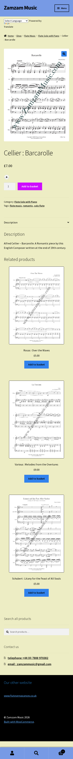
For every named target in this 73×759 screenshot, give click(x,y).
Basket (56, 750)
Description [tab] (10, 222)
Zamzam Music (20, 7)
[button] (64, 54)
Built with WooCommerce (19, 721)
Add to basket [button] (36, 364)
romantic (28, 205)
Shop (19, 35)
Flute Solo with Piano (48, 35)
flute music (16, 205)
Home (11, 35)
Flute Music (29, 35)
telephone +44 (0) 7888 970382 (28, 658)
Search (36, 753)
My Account (12, 753)
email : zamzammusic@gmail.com (29, 664)
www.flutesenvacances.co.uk (20, 695)
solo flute (39, 205)
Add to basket (30, 186)
